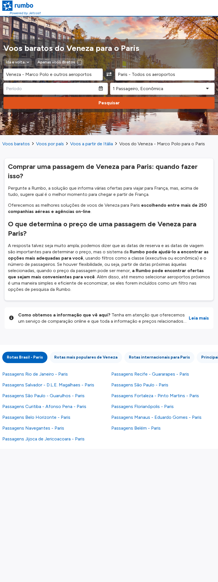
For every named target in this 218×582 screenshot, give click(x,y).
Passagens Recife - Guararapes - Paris (150, 374)
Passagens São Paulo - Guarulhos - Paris (43, 395)
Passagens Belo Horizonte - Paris (36, 417)
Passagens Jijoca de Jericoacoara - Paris (43, 439)
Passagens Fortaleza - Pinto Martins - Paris (155, 395)
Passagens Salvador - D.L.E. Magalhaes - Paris (48, 385)
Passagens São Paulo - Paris (139, 385)
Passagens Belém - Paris (136, 428)
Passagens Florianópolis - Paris (142, 406)
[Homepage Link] (21, 6)
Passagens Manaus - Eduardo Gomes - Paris (156, 417)
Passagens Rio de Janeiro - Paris (35, 374)
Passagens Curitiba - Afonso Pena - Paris (44, 406)
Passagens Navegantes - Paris (33, 428)
